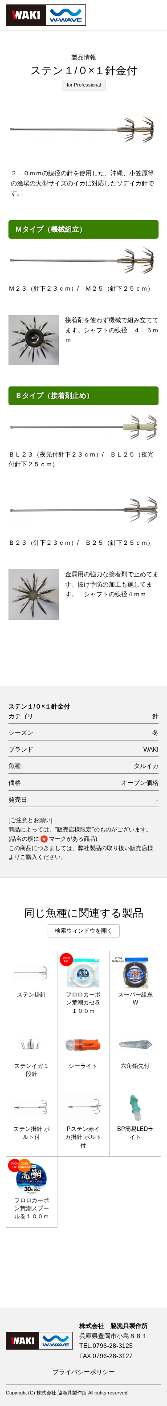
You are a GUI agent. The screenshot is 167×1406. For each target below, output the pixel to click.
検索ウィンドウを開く (84, 931)
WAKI (151, 749)
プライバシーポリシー (84, 1371)
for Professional (84, 84)
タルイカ (146, 766)
